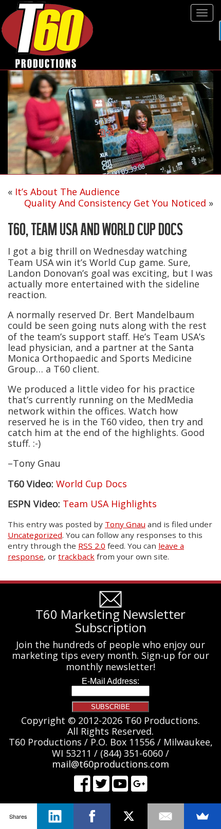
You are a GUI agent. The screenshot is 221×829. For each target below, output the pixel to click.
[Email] (166, 816)
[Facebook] (91, 816)
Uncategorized (35, 535)
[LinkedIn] (55, 816)
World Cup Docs (91, 484)
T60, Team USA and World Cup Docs (95, 228)
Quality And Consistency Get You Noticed (115, 203)
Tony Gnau (125, 524)
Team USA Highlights (110, 504)
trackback (76, 556)
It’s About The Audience (67, 191)
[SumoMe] (202, 816)
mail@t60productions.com (110, 764)
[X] (129, 816)
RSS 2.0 (91, 546)
